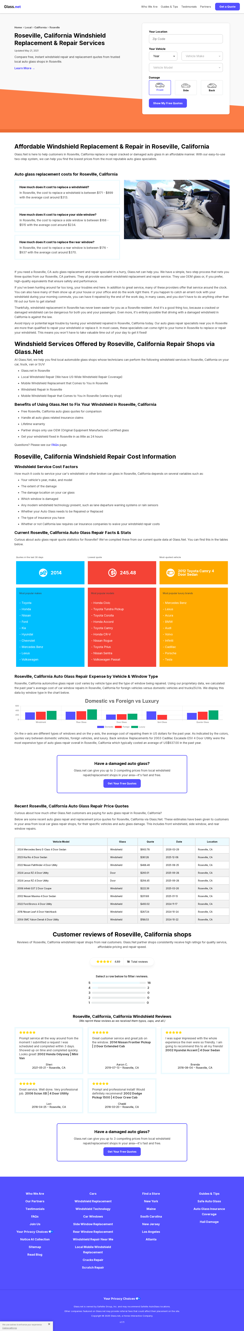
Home (18, 27)
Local (28, 27)
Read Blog (34, 1254)
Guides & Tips (169, 6)
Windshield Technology (93, 1209)
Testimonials (189, 6)
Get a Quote (227, 6)
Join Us (35, 1224)
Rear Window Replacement (93, 1231)
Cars (92, 1193)
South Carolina (151, 1216)
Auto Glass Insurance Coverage (209, 1211)
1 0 (118, 1002)
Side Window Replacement (93, 1224)
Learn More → (24, 68)
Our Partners (34, 1201)
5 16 (119, 983)
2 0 (118, 997)
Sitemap (35, 1247)
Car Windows (93, 1216)
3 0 (119, 992)
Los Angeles (151, 1231)
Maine (151, 1209)
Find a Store (151, 1193)
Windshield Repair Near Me (93, 1239)
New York (151, 1201)
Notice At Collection (35, 1239)
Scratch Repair (93, 1267)
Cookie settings (9, 1328)
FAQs (55, 445)
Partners (205, 6)
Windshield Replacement (93, 1201)
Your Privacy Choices (32, 1231)
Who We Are (149, 6)
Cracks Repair (93, 1260)
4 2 (118, 987)
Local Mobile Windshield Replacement (93, 1249)
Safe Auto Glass (209, 1201)
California (40, 27)
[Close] (48, 1323)
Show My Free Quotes (168, 103)
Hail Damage (209, 1222)
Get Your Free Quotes (122, 783)
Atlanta (151, 1239)
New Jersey (151, 1224)
